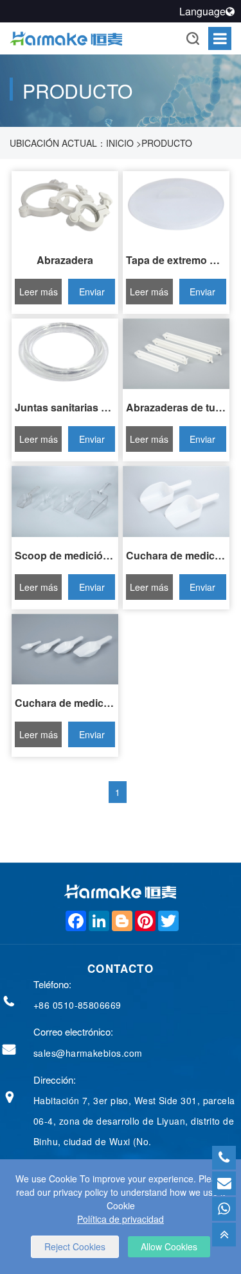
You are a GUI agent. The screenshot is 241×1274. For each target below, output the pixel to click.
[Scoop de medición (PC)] (65, 501)
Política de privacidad (120, 1218)
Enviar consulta (92, 294)
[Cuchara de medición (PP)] (65, 649)
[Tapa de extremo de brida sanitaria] (176, 206)
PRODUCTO (166, 142)
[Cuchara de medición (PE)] (176, 501)
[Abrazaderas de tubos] (176, 353)
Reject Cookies (74, 1246)
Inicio (120, 142)
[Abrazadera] (65, 206)
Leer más (38, 291)
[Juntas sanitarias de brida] (65, 353)
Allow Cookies (169, 1246)
